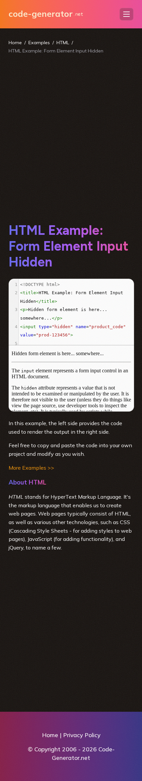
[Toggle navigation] (126, 14)
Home (15, 43)
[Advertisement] (71, 138)
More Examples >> (31, 467)
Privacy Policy (81, 734)
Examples (39, 43)
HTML (62, 43)
